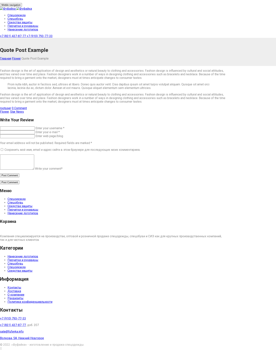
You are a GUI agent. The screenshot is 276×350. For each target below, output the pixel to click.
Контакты (14, 287)
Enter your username (49, 128)
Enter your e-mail (47, 132)
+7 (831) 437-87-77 (13, 36)
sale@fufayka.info (12, 331)
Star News (17, 111)
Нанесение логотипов (23, 29)
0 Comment (19, 108)
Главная (5, 58)
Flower (16, 58)
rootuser (5, 108)
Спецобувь (15, 19)
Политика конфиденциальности (30, 302)
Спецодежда (17, 15)
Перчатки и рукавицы (23, 26)
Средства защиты (20, 22)
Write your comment (49, 168)
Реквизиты (15, 298)
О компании (16, 294)
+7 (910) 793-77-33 (40, 36)
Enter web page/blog (49, 136)
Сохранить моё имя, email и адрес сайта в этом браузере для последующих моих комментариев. (72, 149)
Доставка (14, 291)
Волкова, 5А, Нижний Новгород (22, 338)
